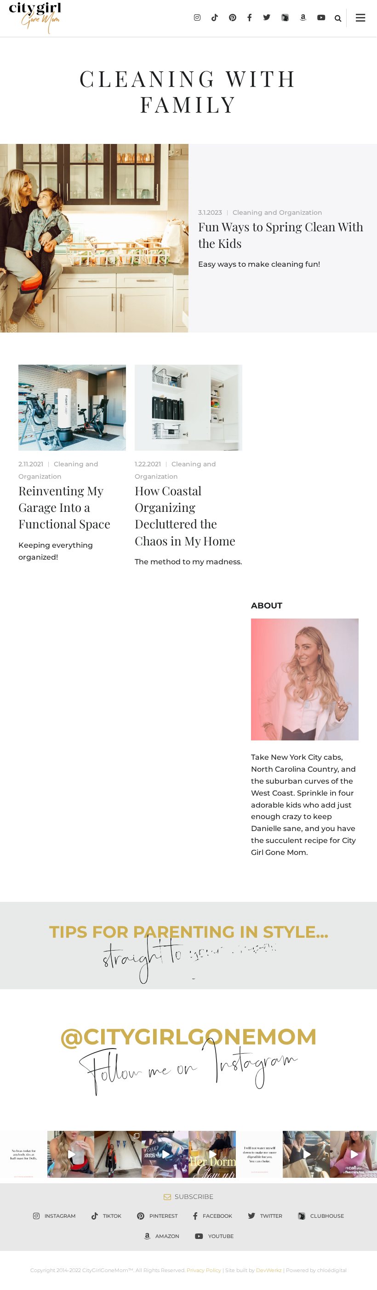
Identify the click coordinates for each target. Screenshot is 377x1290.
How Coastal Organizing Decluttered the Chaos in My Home (185, 515)
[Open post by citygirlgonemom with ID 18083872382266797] (259, 1154)
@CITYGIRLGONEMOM (188, 1036)
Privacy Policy (204, 1270)
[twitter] (266, 18)
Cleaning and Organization (277, 212)
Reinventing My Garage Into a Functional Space (64, 507)
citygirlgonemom (23, 1138)
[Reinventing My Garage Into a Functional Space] (72, 408)
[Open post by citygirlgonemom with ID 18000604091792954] (23, 1154)
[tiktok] (215, 18)
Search (338, 18)
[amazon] (303, 18)
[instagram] (197, 18)
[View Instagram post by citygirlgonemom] (41, 1172)
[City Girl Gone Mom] (35, 18)
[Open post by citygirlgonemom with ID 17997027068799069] (212, 1154)
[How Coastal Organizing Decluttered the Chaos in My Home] (188, 408)
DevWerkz (269, 1270)
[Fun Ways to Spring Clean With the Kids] (94, 238)
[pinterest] (232, 18)
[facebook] (250, 18)
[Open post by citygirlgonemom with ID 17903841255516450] (306, 1154)
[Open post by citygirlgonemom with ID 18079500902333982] (165, 1154)
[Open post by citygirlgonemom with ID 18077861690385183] (71, 1154)
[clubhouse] (285, 18)
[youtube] (321, 18)
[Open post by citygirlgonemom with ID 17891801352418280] (118, 1154)
